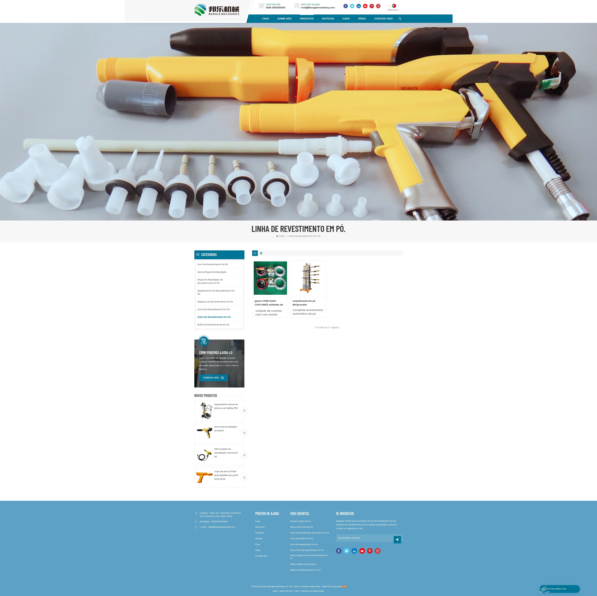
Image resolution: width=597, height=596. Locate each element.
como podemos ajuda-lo (215, 352)
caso (346, 19)
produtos (259, 532)
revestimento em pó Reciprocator (304, 303)
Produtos (307, 19)
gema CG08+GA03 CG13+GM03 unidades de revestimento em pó (269, 303)
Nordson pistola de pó (300, 521)
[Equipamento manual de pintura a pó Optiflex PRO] (204, 410)
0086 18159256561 (275, 7)
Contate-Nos (383, 19)
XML (297, 591)
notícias (328, 19)
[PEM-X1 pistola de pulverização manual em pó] (204, 455)
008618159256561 (219, 521)
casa (257, 521)
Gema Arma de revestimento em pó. (307, 550)
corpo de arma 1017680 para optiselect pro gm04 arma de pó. (226, 475)
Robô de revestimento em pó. (213, 324)
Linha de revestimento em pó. (305, 236)
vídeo (362, 19)
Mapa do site (286, 591)
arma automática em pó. (301, 538)
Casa (265, 19)
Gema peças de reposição (212, 272)
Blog (275, 591)
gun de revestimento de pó (212, 264)
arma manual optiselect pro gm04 (225, 428)
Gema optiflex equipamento (303, 564)
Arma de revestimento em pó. (213, 309)
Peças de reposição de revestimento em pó (210, 281)
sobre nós (284, 19)
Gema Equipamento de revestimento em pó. (309, 557)
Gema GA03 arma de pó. (301, 527)
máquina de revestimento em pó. (215, 302)
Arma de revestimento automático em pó (309, 532)
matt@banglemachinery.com (318, 7)
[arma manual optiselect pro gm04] (204, 432)
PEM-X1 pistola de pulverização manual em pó (226, 453)
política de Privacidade (312, 591)
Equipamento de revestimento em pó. (216, 292)
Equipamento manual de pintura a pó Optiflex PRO (226, 406)
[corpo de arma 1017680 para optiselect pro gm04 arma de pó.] (204, 477)
